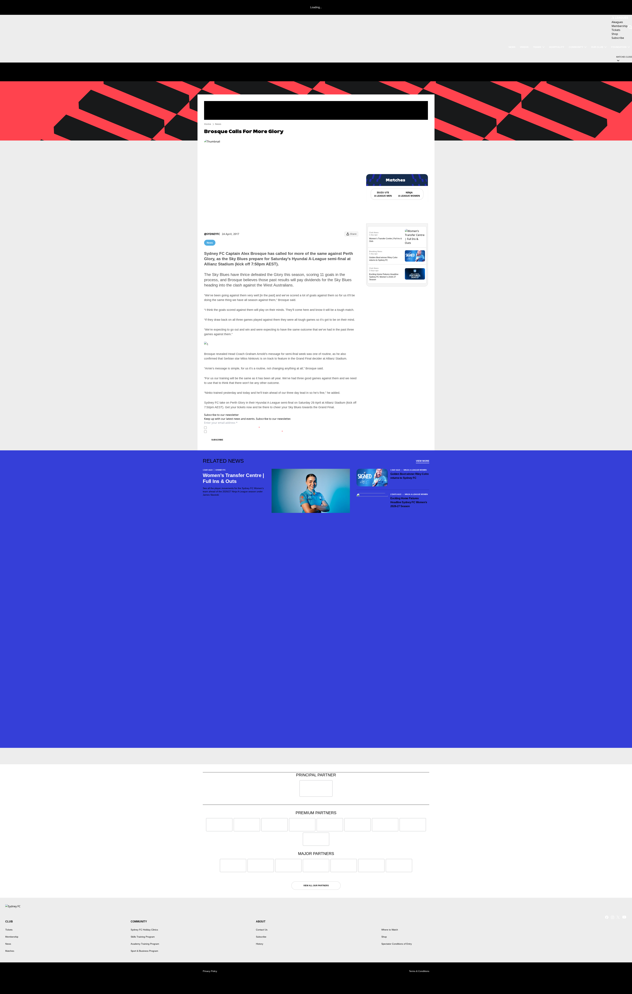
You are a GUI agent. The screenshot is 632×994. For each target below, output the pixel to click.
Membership (11, 936)
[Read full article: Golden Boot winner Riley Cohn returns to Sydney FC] (415, 256)
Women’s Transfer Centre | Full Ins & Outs (233, 478)
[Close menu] (622, 984)
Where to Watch (389, 929)
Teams (537, 47)
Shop (384, 936)
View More (422, 461)
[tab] (383, 194)
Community (576, 47)
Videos (524, 47)
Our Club (597, 47)
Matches (9, 951)
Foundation (618, 47)
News (512, 47)
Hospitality (556, 47)
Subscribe (217, 440)
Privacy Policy (231, 427)
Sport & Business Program (144, 951)
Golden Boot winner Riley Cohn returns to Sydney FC (409, 476)
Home (207, 124)
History (259, 943)
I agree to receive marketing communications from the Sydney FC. (245, 431)
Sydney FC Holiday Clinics (144, 929)
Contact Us (261, 929)
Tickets (9, 929)
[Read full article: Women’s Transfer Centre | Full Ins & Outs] (415, 237)
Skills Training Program (143, 936)
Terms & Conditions (419, 971)
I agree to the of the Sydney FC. (234, 427)
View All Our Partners (316, 885)
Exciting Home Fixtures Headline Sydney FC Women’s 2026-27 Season (383, 277)
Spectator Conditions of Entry (396, 943)
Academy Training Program (145, 943)
